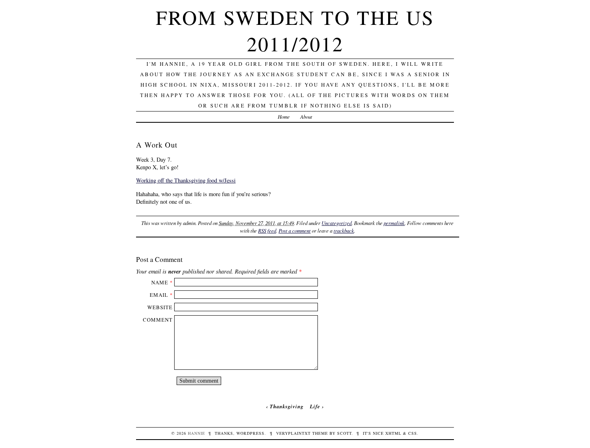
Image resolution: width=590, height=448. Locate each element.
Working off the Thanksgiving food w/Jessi (186, 180)
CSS (412, 433)
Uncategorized (336, 222)
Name (159, 282)
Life (315, 406)
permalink (394, 222)
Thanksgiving (286, 406)
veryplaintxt (293, 433)
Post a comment (295, 230)
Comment (158, 319)
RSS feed (267, 230)
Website (160, 307)
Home (284, 116)
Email (159, 294)
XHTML (393, 433)
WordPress (250, 433)
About (306, 116)
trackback (344, 230)
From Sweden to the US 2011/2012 (295, 30)
